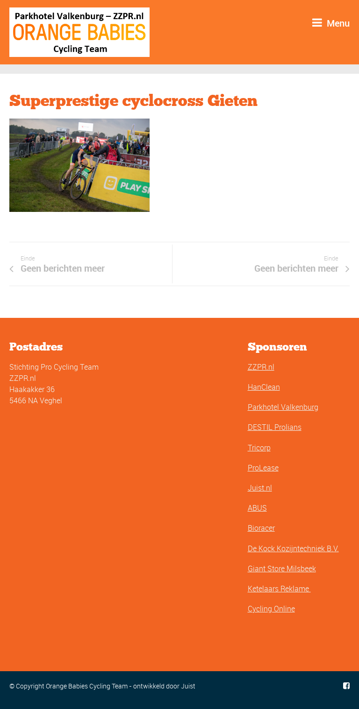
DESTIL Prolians (275, 427)
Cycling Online (271, 609)
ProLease (263, 468)
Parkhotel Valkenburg (283, 407)
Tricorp (259, 447)
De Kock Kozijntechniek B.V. (293, 548)
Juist (188, 685)
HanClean (264, 387)
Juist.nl (260, 488)
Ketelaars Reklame (279, 588)
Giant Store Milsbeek (282, 568)
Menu (337, 23)
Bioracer (261, 528)
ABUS (257, 508)
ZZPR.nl (261, 367)
